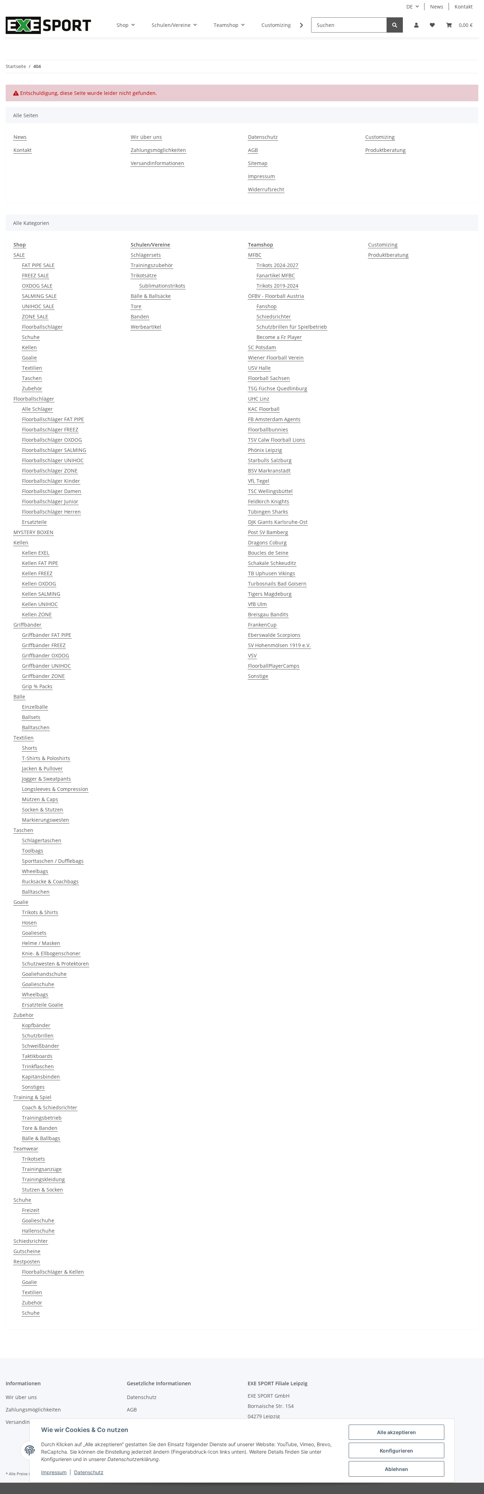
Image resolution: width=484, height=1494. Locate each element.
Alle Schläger (37, 409)
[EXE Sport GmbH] (48, 25)
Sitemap (258, 163)
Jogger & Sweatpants (46, 778)
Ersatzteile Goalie (42, 1004)
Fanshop (267, 306)
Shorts (29, 748)
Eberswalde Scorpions (274, 635)
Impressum (261, 176)
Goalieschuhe (38, 984)
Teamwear (25, 1148)
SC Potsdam (262, 347)
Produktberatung (385, 150)
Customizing (276, 25)
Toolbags (32, 850)
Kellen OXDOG (39, 583)
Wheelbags (35, 871)
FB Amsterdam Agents (274, 419)
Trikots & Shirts (40, 912)
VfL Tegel (258, 480)
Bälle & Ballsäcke (151, 296)
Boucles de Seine (268, 552)
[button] (416, 25)
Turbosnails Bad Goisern (277, 583)
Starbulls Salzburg (270, 460)
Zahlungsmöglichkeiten (158, 150)
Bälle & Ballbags (41, 1138)
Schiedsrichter (30, 1241)
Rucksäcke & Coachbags (50, 881)
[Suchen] (395, 25)
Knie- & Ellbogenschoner (51, 953)
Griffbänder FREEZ (44, 645)
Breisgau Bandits (268, 614)
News (436, 6)
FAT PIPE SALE (38, 265)
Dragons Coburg (267, 542)
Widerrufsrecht (266, 189)
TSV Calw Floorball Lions (276, 439)
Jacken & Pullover (42, 768)
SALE (19, 254)
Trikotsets (33, 1158)
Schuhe (31, 337)
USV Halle (259, 367)
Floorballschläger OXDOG (52, 439)
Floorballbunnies (268, 429)
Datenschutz (263, 137)
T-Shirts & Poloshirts (46, 758)
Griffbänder (27, 624)
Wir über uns (146, 137)
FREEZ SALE (35, 275)
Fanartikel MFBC (276, 275)
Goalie (29, 357)
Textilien (32, 367)
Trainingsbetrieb (42, 1117)
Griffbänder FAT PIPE (46, 635)
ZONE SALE (35, 316)
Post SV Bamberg (268, 532)
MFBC (254, 254)
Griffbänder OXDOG (45, 655)
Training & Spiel (32, 1097)
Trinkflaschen (38, 1066)
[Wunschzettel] (432, 25)
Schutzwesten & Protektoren (55, 963)
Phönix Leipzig (265, 450)
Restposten (26, 1261)
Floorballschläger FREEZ (50, 429)
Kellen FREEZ (37, 573)
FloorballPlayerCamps (273, 665)
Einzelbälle (35, 706)
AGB (253, 150)
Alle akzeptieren (396, 1432)
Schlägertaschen (41, 840)
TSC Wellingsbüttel (270, 491)
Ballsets (31, 717)
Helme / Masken (41, 943)
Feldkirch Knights (268, 501)
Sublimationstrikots (162, 285)
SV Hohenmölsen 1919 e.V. (279, 645)
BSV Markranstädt (269, 470)
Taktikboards (37, 1056)
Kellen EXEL (35, 552)
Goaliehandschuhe (44, 973)
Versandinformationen (157, 163)
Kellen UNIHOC (40, 604)
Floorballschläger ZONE (50, 470)
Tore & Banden (39, 1128)
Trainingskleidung (43, 1179)
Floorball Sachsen (269, 378)
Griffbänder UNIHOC (46, 665)
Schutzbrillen (38, 1035)
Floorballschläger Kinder (51, 480)
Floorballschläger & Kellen (53, 1271)
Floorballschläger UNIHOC (53, 460)
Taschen (32, 378)
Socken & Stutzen (42, 809)
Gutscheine (26, 1251)
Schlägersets (146, 254)
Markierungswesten (45, 819)
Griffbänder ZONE (43, 676)
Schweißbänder (40, 1045)
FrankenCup (262, 624)
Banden (140, 316)
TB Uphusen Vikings (271, 573)
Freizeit (30, 1210)
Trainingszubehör (152, 265)
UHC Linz (258, 398)
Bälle (19, 696)
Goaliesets (34, 932)
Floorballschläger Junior (50, 501)
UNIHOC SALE (38, 306)
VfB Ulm (257, 604)
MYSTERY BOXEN (33, 532)
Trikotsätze (144, 275)
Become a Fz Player (279, 337)
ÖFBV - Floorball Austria (276, 296)
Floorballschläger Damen (51, 491)
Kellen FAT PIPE (40, 563)
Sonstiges (33, 1086)
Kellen (29, 347)
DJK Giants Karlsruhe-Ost (278, 522)
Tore (136, 306)
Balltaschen (36, 727)
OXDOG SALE (37, 285)
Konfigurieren (396, 1451)
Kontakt (464, 6)
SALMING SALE (39, 296)
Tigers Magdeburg (270, 593)
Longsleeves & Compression (55, 789)
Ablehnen (396, 1469)
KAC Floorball (264, 409)
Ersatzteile (34, 522)
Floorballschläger (42, 326)
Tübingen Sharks (268, 511)
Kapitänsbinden (41, 1076)
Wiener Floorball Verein (276, 357)
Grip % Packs (37, 686)
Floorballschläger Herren (51, 511)
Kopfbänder (36, 1025)
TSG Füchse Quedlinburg (277, 388)
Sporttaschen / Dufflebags (53, 861)
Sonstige (258, 676)
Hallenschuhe (38, 1230)
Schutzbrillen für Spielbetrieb (292, 326)
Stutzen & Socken (42, 1189)
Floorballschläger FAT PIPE (53, 419)
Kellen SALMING (41, 593)
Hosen (29, 922)
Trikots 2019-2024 (277, 285)
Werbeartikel (146, 326)
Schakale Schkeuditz (272, 563)
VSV (252, 655)
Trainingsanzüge (42, 1169)
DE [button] (409, 6)
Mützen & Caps (40, 799)
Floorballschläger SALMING (54, 450)
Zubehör (32, 388)
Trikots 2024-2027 (277, 265)
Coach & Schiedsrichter (49, 1107)
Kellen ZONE (37, 614)
